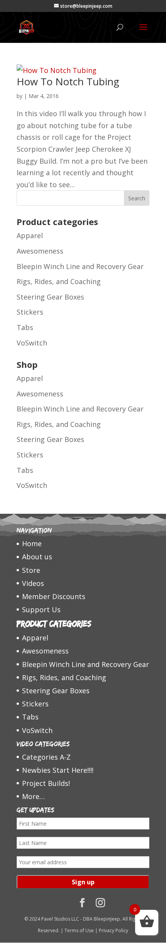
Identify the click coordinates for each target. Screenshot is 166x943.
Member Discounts (53, 596)
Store (31, 570)
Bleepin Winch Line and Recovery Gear (80, 266)
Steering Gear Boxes (50, 296)
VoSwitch (32, 342)
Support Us (41, 609)
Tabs (25, 327)
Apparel (30, 235)
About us (37, 556)
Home (32, 543)
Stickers (30, 312)
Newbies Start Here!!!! (57, 770)
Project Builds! (46, 783)
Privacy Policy (113, 930)
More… (33, 796)
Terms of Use (79, 930)
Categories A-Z (46, 757)
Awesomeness (40, 251)
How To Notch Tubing (68, 81)
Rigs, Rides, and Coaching (59, 281)
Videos (33, 583)
